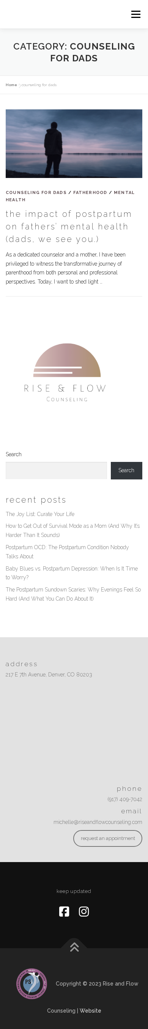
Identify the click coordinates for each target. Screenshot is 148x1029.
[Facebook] (64, 911)
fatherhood (90, 192)
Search (14, 454)
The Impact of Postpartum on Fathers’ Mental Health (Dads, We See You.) (69, 226)
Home (11, 85)
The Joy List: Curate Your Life (40, 514)
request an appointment (108, 838)
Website (90, 1011)
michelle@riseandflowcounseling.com (98, 822)
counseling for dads (36, 192)
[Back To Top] (74, 948)
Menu (135, 14)
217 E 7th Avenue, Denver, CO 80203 (49, 675)
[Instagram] (84, 911)
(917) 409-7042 (124, 799)
